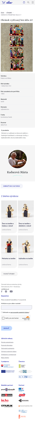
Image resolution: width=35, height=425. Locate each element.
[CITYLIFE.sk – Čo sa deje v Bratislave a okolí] (8, 406)
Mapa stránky (5, 358)
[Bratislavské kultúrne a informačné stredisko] (26, 417)
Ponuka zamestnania (7, 342)
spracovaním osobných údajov (19, 312)
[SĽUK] (26, 395)
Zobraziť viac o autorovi (11, 186)
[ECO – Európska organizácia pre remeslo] (26, 371)
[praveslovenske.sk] (8, 390)
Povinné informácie (6, 345)
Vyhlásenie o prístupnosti (8, 354)
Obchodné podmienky (7, 348)
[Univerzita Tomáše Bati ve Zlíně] (26, 406)
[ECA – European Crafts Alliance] (26, 366)
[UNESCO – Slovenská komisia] (26, 390)
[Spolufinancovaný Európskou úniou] (8, 371)
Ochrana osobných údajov (8, 351)
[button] (33, 2)
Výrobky (9, 13)
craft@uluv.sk (5, 289)
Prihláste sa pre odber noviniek (11, 303)
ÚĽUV (2, 13)
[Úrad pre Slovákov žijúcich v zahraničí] (26, 411)
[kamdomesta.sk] (8, 395)
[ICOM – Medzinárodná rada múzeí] (26, 377)
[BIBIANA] (26, 400)
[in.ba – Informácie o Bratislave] (8, 400)
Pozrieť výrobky (9, 274)
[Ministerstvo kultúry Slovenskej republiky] (8, 366)
